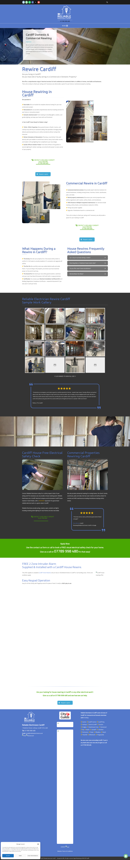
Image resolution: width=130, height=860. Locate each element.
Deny (20, 855)
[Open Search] (107, 2)
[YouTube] (38, 2)
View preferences (33, 855)
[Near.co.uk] (67, 847)
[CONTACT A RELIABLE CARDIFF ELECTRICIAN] (42, 522)
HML (63, 858)
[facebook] (32, 2)
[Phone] (26, 2)
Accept (8, 855)
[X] (35, 2)
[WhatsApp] (29, 2)
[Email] (23, 2)
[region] (65, 46)
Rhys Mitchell (76, 523)
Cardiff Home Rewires (45, 573)
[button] (38, 844)
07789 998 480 (86, 745)
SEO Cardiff (86, 858)
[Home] (65, 19)
